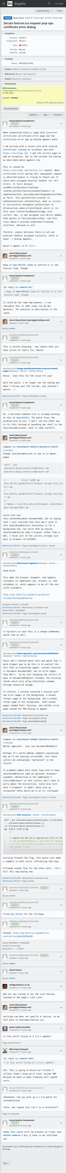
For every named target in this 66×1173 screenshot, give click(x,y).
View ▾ (60, 11)
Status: (14, 63)
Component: (11, 41)
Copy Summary (42, 11)
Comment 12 (14, 908)
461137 (12, 978)
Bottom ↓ (34, 115)
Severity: (13, 52)
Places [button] (22, 41)
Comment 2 (14, 281)
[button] (59, 3)
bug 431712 (19, 265)
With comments (9, 88)
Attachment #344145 (11, 881)
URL (33, 74)
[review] (8, 450)
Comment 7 (13, 557)
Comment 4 (14, 363)
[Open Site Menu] (3, 3)
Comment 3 (14, 340)
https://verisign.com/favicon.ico (22, 170)
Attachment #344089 (11, 718)
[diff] (54, 447)
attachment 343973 (27, 447)
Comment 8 (14, 625)
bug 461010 (16, 914)
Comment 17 (14, 1052)
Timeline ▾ (58, 115)
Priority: (13, 49)
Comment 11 (14, 809)
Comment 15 (14, 1010)
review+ (14, 98)
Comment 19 (14, 1126)
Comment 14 (14, 988)
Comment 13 (14, 927)
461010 (12, 896)
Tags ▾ (46, 115)
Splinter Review (56, 103)
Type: (15, 45)
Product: (13, 38)
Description (14, 126)
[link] (33, 835)
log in (16, 1146)
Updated (12, 323)
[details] (44, 447)
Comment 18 (14, 1091)
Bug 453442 (18, 18)
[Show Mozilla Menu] (9, 3)
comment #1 (25, 287)
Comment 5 (14, 408)
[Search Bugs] (49, 3)
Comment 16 (14, 1030)
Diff (46, 103)
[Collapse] (61, 123)
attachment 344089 (27, 739)
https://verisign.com (15, 153)
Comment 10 (14, 733)
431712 (12, 328)
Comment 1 (13, 258)
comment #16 (26, 1058)
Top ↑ (6, 1163)
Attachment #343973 (11, 396)
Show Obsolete (11, 108)
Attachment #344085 (11, 613)
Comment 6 (14, 440)
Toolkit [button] (23, 38)
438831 (12, 963)
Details (40, 103)
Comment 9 (14, 648)
